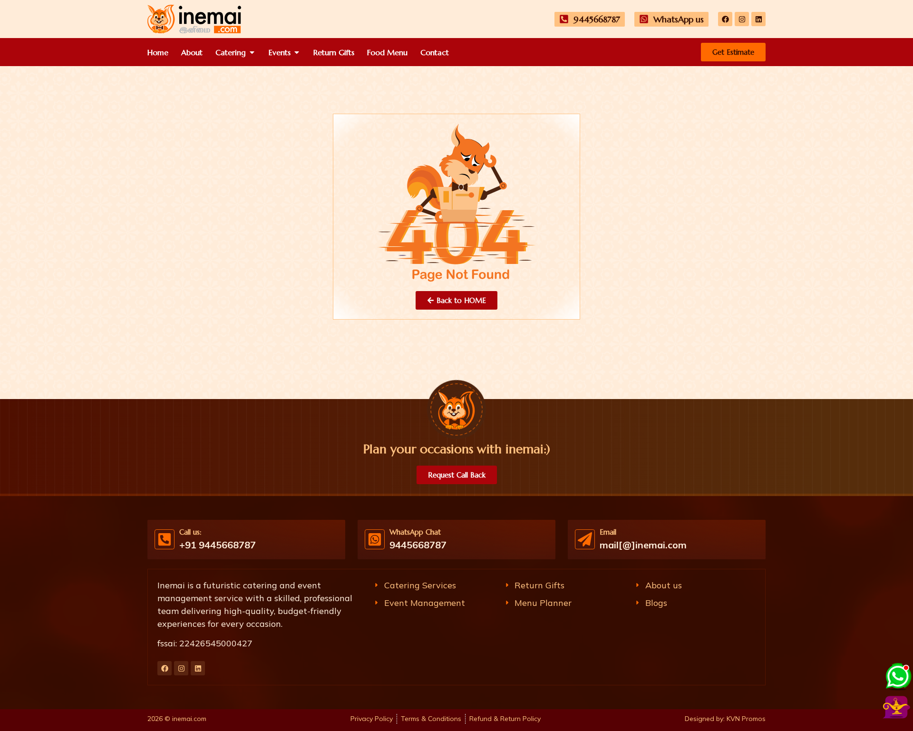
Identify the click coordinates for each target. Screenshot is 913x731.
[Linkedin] (758, 19)
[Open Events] (297, 52)
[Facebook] (725, 19)
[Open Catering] (252, 52)
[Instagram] (742, 19)
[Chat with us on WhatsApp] (897, 675)
